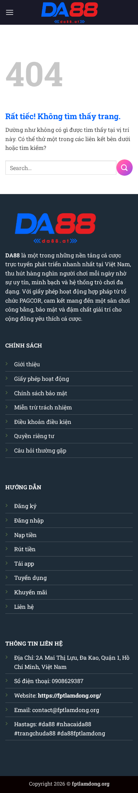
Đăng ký (25, 505)
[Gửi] (124, 167)
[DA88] (69, 12)
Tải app (24, 563)
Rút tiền (25, 549)
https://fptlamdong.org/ (69, 695)
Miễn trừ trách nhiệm (43, 407)
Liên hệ (24, 606)
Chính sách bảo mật (40, 393)
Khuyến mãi (30, 592)
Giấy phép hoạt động (41, 378)
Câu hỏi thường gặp (40, 450)
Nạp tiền (25, 534)
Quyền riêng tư (34, 435)
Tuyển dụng (30, 577)
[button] (9, 12)
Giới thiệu (27, 364)
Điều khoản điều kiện (42, 421)
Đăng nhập (29, 520)
